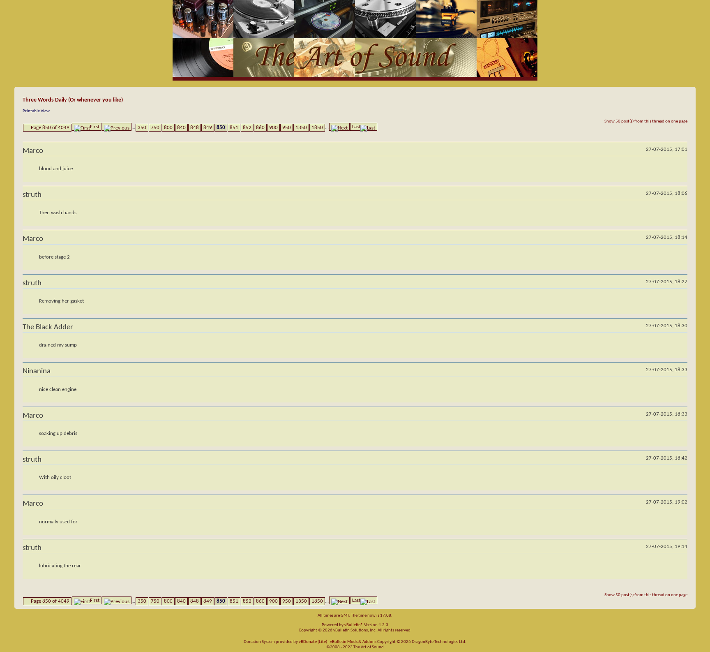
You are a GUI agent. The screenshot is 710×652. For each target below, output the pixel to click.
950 (286, 127)
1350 (301, 127)
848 (194, 127)
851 (234, 127)
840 (181, 127)
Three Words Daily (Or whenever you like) (73, 100)
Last (356, 126)
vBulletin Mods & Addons (353, 642)
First (94, 126)
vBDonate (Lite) (313, 642)
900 (273, 127)
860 (260, 127)
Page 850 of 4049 (50, 127)
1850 (317, 127)
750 (155, 127)
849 (207, 127)
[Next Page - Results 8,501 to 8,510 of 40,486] (339, 127)
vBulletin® (353, 625)
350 (142, 127)
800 (168, 127)
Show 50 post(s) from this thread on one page (645, 121)
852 (247, 127)
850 (221, 127)
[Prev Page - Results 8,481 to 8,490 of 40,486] (116, 127)
